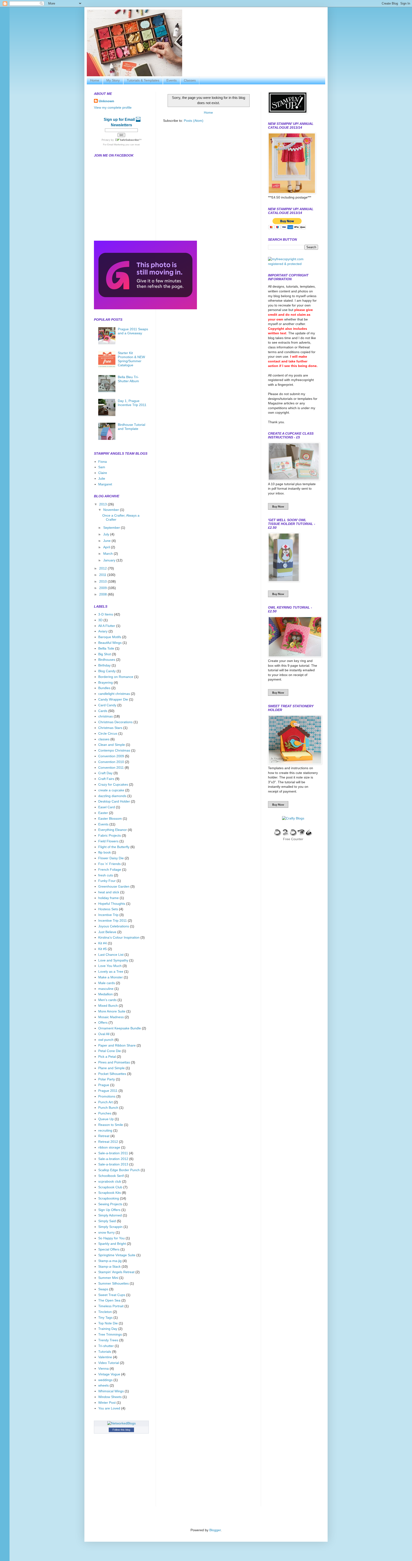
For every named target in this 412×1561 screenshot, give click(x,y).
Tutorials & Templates (143, 80)
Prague (103, 1085)
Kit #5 (102, 949)
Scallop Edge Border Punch (119, 1170)
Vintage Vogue (109, 1374)
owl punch (105, 1040)
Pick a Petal (107, 1056)
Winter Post (107, 1402)
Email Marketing (116, 144)
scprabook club (109, 1181)
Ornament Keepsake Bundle (119, 1028)
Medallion (105, 994)
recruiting (105, 1130)
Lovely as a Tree (110, 971)
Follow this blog (121, 1429)
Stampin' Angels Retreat (116, 1272)
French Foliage (109, 869)
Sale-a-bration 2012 (113, 1159)
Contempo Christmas (114, 750)
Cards (102, 711)
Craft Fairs (106, 779)
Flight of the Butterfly (113, 847)
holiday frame (108, 898)
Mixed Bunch (108, 1005)
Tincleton (105, 1312)
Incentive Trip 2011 (112, 920)
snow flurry (106, 1232)
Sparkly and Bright (112, 1244)
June (107, 541)
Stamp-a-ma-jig (110, 1261)
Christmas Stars (110, 728)
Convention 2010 (111, 762)
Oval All (103, 1034)
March (108, 553)
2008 (103, 594)
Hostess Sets (108, 909)
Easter (103, 813)
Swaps (103, 1289)
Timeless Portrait (111, 1306)
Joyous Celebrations (113, 926)
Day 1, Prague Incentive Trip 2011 (132, 403)
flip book (104, 852)
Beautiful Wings (110, 643)
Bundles (104, 688)
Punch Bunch (108, 1107)
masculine (105, 989)
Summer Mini (108, 1278)
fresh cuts (105, 875)
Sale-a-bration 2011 (113, 1153)
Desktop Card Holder (114, 801)
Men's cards (107, 1000)
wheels (103, 1385)
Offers (103, 1022)
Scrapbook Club (110, 1187)
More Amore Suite (111, 1011)
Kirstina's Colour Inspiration (118, 937)
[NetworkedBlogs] (121, 1423)
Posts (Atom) (193, 120)
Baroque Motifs (109, 637)
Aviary (103, 631)
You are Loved (109, 1408)
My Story (113, 80)
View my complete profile (113, 107)
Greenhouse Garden (113, 886)
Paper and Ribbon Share (117, 1045)
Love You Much (110, 966)
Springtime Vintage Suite (116, 1255)
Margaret (105, 484)
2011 (103, 575)
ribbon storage (109, 1147)
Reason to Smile (110, 1125)
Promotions (106, 1096)
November (111, 510)
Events (171, 80)
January (109, 560)
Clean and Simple (111, 745)
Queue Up (106, 1119)
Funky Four (107, 881)
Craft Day (105, 773)
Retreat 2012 (108, 1142)
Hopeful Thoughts (111, 903)
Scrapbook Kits (109, 1193)
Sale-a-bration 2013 (113, 1164)
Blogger (215, 1530)
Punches (104, 1113)
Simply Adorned (110, 1215)
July (106, 534)
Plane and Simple (111, 1068)
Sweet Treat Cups (111, 1295)
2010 (103, 581)
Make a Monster (110, 977)
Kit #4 (102, 943)
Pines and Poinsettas (114, 1062)
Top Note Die (108, 1323)
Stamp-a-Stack (109, 1266)
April (107, 547)
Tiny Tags (105, 1317)
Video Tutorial (108, 1363)
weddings (105, 1380)
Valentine (105, 1357)
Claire (102, 473)
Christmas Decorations (115, 722)
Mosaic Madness (111, 1017)
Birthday (104, 665)
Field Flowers (108, 841)
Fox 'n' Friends (109, 864)
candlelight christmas (114, 694)
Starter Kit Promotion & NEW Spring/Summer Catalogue (131, 359)
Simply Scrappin (110, 1227)
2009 (103, 588)
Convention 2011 (111, 767)
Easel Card (106, 807)
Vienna (103, 1368)
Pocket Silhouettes (112, 1074)
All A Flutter (106, 626)
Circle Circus (107, 733)
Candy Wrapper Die (113, 699)
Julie (101, 478)
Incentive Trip (108, 915)
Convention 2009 (111, 756)
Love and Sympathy (113, 960)
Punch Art (105, 1102)
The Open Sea (109, 1300)
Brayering (105, 682)
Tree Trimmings (110, 1334)
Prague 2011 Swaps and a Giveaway (133, 331)
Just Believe (107, 932)
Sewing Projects (110, 1204)
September (112, 527)
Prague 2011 (108, 1091)
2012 (103, 568)
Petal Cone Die (109, 1051)
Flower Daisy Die (111, 858)
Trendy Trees (108, 1340)
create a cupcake (111, 790)
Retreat (103, 1136)
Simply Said (107, 1221)
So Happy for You (111, 1238)
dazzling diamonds (112, 796)
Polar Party (106, 1079)
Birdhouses (106, 659)
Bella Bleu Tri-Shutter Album (128, 379)
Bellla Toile (106, 648)
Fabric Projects (109, 835)
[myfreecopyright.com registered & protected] (293, 264)
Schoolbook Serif (111, 1176)
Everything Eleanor (112, 830)
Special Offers (108, 1249)
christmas (105, 716)
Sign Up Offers (109, 1210)
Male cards (106, 983)
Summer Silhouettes (113, 1283)
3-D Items (105, 614)
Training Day (107, 1329)
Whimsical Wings (111, 1391)
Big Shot (104, 654)
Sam (101, 467)
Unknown (106, 101)
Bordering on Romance (115, 677)
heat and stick (108, 892)
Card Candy (107, 705)
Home (94, 80)
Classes (190, 80)
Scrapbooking (108, 1198)
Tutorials (104, 1351)
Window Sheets (110, 1397)
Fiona (102, 461)
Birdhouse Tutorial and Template (131, 427)
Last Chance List (111, 954)
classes (103, 739)
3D (100, 620)
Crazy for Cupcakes (113, 784)
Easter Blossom (110, 818)
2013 (103, 504)
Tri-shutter (106, 1346)
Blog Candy (107, 671)
